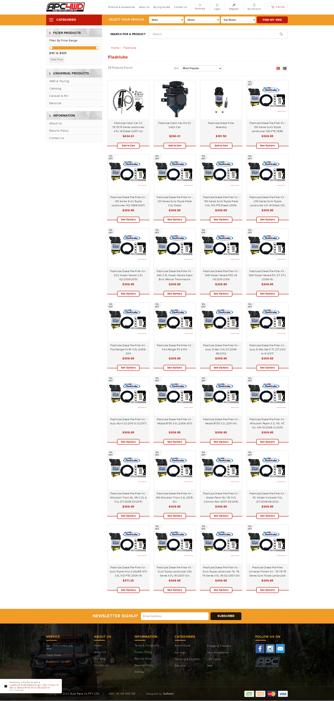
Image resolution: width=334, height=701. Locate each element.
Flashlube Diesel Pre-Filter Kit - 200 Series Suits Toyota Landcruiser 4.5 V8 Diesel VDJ (268, 201)
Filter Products (67, 33)
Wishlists (200, 8)
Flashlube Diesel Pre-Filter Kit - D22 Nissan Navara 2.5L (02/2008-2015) (128, 275)
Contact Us (180, 7)
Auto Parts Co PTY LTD (84, 693)
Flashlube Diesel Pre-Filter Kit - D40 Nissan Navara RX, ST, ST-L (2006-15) (267, 275)
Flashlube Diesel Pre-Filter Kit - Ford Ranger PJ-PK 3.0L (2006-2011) (128, 349)
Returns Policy (58, 130)
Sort (176, 68)
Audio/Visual (183, 645)
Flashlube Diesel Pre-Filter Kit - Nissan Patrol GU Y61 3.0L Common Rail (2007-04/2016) (221, 497)
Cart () (280, 7)
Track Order (53, 655)
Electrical (55, 103)
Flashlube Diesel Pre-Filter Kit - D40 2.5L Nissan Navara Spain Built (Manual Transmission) (175, 275)
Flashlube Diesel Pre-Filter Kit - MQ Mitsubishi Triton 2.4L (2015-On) (174, 497)
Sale (210, 665)
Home (98, 645)
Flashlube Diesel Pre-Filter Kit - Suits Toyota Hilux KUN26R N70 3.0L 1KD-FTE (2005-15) (128, 571)
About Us (144, 7)
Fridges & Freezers (219, 646)
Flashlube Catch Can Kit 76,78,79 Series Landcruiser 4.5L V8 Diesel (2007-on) (128, 127)
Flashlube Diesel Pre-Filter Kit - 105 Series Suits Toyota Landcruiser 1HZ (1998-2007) (128, 201)
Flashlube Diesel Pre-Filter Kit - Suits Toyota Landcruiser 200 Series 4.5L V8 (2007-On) (175, 571)
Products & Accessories (121, 7)
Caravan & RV (58, 96)
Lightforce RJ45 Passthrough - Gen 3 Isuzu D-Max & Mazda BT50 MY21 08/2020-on (34, 686)
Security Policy (144, 665)
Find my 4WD (272, 20)
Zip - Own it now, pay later (59, 647)
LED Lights (214, 659)
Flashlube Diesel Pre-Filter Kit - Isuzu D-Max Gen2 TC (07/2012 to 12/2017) (267, 349)
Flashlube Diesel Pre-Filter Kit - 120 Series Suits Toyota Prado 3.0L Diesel (175, 201)
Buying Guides (161, 7)
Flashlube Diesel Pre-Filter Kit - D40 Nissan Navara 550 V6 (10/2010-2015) (221, 275)
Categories (66, 20)
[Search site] (281, 33)
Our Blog (100, 658)
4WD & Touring (59, 81)
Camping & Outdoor (187, 659)
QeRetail (168, 693)
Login (217, 8)
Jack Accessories (218, 652)
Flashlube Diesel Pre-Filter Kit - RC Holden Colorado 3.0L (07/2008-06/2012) (268, 497)
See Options (267, 145)
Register (234, 8)
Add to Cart (128, 145)
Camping (55, 88)
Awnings (180, 652)
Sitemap (140, 672)
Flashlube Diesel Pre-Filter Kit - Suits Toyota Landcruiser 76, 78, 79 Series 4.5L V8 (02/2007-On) (221, 571)
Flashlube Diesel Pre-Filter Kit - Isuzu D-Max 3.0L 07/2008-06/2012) (221, 349)
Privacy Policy (143, 652)
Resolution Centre (57, 661)
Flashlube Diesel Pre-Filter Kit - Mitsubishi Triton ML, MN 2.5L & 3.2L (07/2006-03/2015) (128, 497)
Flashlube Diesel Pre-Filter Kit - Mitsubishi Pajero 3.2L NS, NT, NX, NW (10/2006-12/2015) (268, 423)
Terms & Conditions (147, 645)
